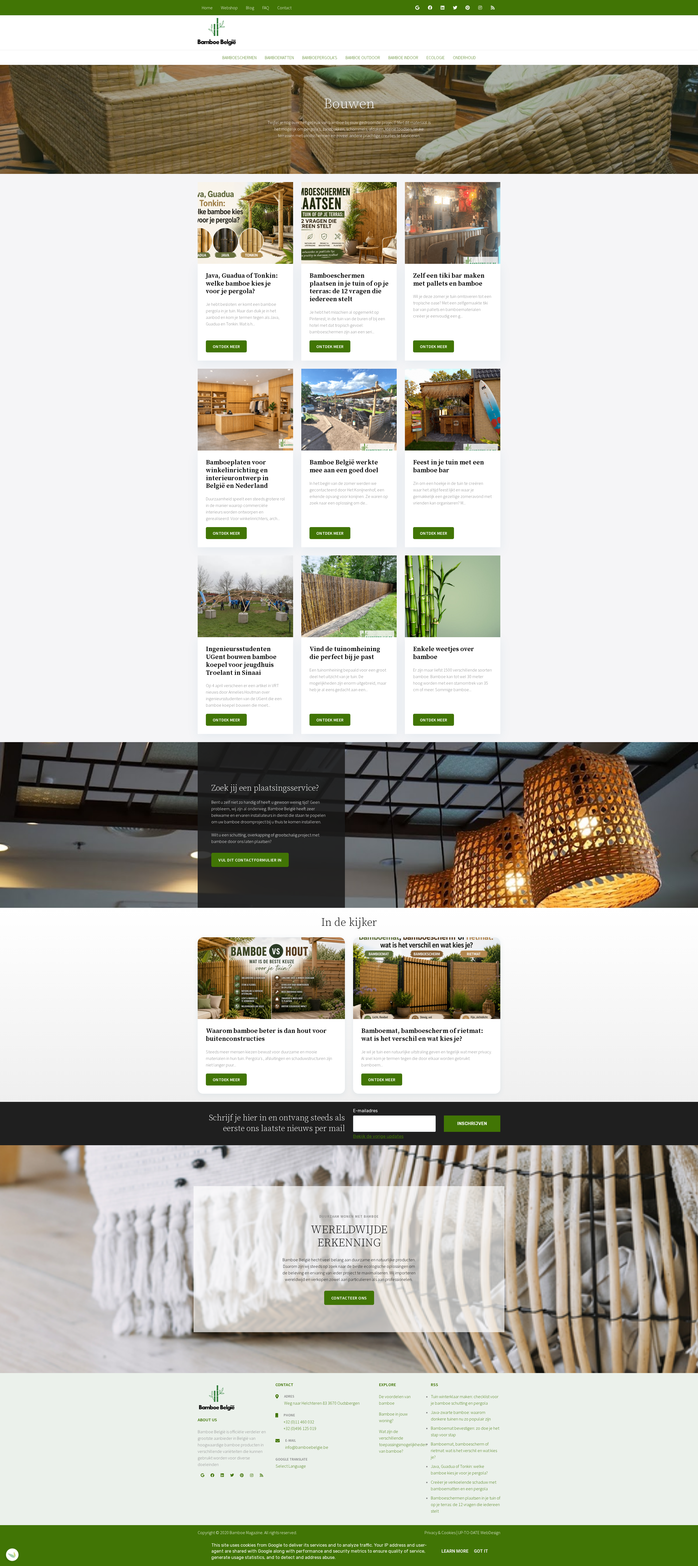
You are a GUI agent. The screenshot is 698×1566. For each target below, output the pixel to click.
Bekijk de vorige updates (378, 1136)
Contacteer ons (349, 1298)
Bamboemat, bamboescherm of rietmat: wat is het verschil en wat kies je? (464, 1450)
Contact (284, 7)
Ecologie (435, 57)
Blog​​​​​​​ (250, 7)
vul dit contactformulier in (250, 860)
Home (207, 7)
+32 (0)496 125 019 (300, 1428)
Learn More (454, 1551)
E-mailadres (365, 1110)
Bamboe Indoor (403, 57)
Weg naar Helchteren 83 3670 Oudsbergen (322, 1403)
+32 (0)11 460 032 (299, 1422)
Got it (481, 1551)
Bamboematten (279, 57)
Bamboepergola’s (319, 57)
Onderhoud (464, 57)
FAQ (265, 7)
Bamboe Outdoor (362, 57)
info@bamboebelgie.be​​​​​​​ (306, 1447)
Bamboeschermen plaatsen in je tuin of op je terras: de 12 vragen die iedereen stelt (465, 1504)
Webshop (229, 7)
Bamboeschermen (239, 57)
